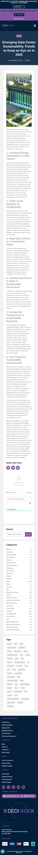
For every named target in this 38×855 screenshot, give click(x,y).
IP (28, 662)
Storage (9, 688)
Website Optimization (19, 624)
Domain (28, 655)
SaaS (21, 680)
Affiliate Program (7, 766)
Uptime (9, 691)
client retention (11, 647)
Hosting (9, 662)
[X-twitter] (8, 787)
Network (19, 579)
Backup (19, 549)
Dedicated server (12, 655)
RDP (18, 677)
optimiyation (18, 673)
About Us (5, 747)
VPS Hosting (25, 699)
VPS (16, 695)
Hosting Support (19, 565)
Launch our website (19, 457)
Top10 (22, 688)
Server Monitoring (19, 592)
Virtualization (19, 616)
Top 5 (16, 688)
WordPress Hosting (19, 630)
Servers (19, 595)
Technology (19, 608)
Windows (20, 702)
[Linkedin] (18, 787)
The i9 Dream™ (6, 733)
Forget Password (7, 776)
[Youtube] (23, 787)
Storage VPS (6, 728)
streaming (19, 606)
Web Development (19, 622)
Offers (19, 584)
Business (19, 552)
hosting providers (20, 662)
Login (30, 492)
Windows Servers (19, 627)
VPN (19, 619)
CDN (21, 644)
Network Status (6, 782)
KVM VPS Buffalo (7, 725)
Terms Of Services (7, 760)
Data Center (17, 651)
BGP (15, 644)
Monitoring (21, 669)
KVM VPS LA (6, 722)
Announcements (7, 779)
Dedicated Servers (7, 730)
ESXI (22, 658)
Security (19, 587)
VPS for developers (13, 699)
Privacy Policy (6, 763)
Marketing (19, 573)
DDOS (25, 651)
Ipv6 (26, 666)
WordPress (10, 706)
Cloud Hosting (19, 555)
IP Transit (19, 666)
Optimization (11, 677)
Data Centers (19, 557)
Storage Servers (19, 603)
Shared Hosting (19, 597)
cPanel (9, 651)
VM (26, 691)
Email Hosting (19, 563)
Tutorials (19, 611)
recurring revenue (12, 680)
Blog (3, 744)
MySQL (19, 576)
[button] (35, 26)
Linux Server (19, 571)
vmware (9, 695)
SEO (19, 589)
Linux (14, 669)
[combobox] (15, 534)
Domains (19, 560)
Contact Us (5, 749)
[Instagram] (13, 787)
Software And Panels (19, 600)
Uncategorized (19, 614)
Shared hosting (24, 684)
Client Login (5, 774)
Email (16, 658)
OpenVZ (9, 673)
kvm (8, 669)
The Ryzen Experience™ (9, 736)
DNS (21, 655)
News (19, 36)
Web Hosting (11, 702)
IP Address (19, 568)
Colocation (22, 647)
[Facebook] (3, 787)
